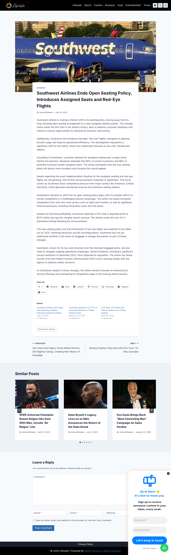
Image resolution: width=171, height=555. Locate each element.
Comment (40, 477)
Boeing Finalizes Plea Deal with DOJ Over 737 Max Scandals (114, 347)
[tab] (80, 442)
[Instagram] (165, 5)
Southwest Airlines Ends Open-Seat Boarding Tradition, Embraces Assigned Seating (50, 310)
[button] (164, 548)
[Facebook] (155, 5)
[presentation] (37, 394)
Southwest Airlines (46, 329)
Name (38, 513)
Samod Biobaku (46, 112)
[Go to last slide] (19, 410)
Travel (147, 5)
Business (110, 5)
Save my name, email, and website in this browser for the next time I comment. (73, 520)
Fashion (98, 5)
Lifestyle (76, 5)
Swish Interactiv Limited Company (102, 551)
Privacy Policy (85, 544)
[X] (160, 5)
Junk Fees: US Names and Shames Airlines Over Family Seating (113, 310)
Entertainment (133, 5)
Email (74, 513)
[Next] (151, 410)
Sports (87, 5)
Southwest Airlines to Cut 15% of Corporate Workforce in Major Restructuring (83, 310)
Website (111, 513)
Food (120, 5)
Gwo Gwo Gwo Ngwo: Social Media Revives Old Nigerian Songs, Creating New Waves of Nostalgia (56, 349)
